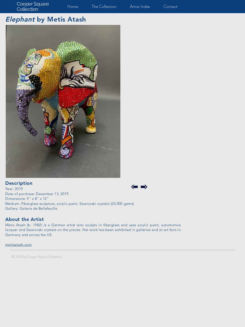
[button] (63, 101)
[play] (110, 173)
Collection (27, 9)
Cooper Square (33, 4)
